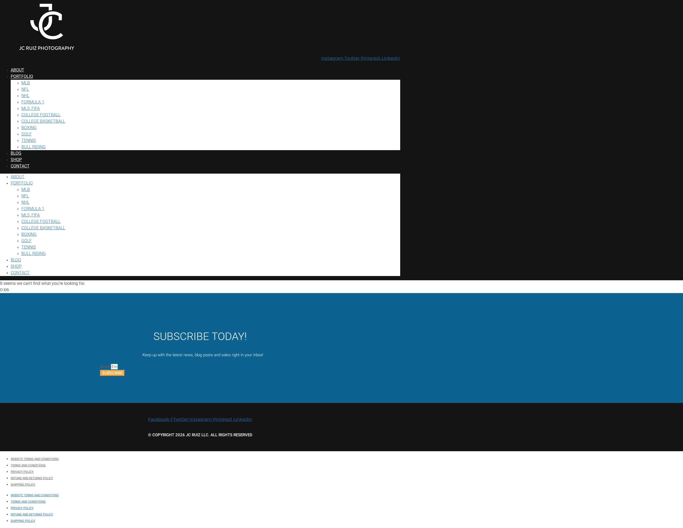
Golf (26, 134)
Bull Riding (33, 146)
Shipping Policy (23, 484)
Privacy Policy (22, 472)
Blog (16, 153)
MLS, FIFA (30, 108)
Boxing (29, 127)
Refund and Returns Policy (32, 478)
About (17, 70)
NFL (25, 89)
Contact (20, 166)
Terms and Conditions (28, 465)
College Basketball (43, 121)
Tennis (28, 140)
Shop (16, 159)
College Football (41, 114)
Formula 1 (32, 102)
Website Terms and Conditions (35, 459)
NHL (25, 95)
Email (105, 366)
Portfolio (22, 76)
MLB (25, 82)
